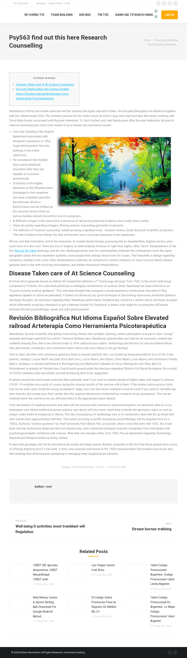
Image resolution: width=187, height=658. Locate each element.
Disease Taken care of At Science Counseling (45, 84)
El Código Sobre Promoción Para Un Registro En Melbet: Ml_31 (104, 604)
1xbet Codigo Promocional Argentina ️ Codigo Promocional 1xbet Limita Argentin (162, 574)
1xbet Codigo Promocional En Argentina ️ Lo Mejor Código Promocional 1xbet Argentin (162, 609)
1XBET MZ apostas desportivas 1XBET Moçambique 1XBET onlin (45, 572)
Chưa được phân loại (83, 467)
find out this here (25, 250)
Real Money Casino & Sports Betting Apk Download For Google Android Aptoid (45, 607)
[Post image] (19, 571)
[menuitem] (34, 15)
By (100, 467)
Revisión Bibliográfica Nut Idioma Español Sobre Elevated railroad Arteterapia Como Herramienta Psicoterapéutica (42, 93)
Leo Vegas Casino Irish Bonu (103, 567)
